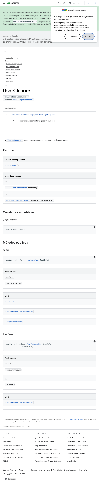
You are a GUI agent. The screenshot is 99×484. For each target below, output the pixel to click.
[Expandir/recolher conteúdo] (17, 58)
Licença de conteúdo (75, 419)
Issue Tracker (72, 461)
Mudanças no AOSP (42, 24)
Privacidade (57, 470)
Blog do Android (41, 445)
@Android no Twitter (43, 438)
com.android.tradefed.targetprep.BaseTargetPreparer (33, 114)
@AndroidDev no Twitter (44, 442)
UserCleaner (11, 165)
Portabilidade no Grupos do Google (48, 461)
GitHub (5, 461)
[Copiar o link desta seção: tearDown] (16, 334)
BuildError (10, 301)
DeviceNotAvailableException (19, 311)
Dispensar (72, 36)
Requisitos (7, 442)
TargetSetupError (13, 321)
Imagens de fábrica (10, 453)
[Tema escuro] (94, 227)
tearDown (9, 200)
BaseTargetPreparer (22, 100)
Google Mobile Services (76, 453)
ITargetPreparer (14, 140)
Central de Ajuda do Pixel (76, 442)
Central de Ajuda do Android (78, 438)
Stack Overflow (73, 457)
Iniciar (88, 36)
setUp (8, 188)
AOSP (5, 51)
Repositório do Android (11, 438)
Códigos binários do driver (13, 457)
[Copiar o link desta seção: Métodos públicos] (30, 242)
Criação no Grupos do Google (46, 457)
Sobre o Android (9, 470)
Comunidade (23, 470)
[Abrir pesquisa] (59, 2)
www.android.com (74, 449)
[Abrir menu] (3, 3)
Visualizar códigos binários (13, 449)
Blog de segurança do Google (46, 449)
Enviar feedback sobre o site (75, 470)
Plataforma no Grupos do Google (47, 453)
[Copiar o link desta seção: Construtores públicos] (36, 212)
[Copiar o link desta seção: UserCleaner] (19, 219)
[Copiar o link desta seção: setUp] (11, 250)
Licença (47, 470)
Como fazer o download (12, 445)
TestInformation (19, 188)
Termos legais (36, 470)
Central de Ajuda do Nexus (77, 445)
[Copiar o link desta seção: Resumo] (16, 150)
